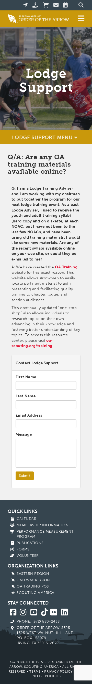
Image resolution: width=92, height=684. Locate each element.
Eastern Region (33, 574)
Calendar (26, 519)
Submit (24, 476)
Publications (30, 543)
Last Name (26, 396)
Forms (23, 549)
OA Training (66, 267)
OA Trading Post (34, 586)
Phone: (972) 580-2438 (38, 621)
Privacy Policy (58, 671)
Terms (35, 671)
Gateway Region (33, 580)
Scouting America (35, 593)
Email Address (29, 415)
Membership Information (42, 525)
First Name (26, 377)
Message (24, 434)
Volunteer (28, 555)
